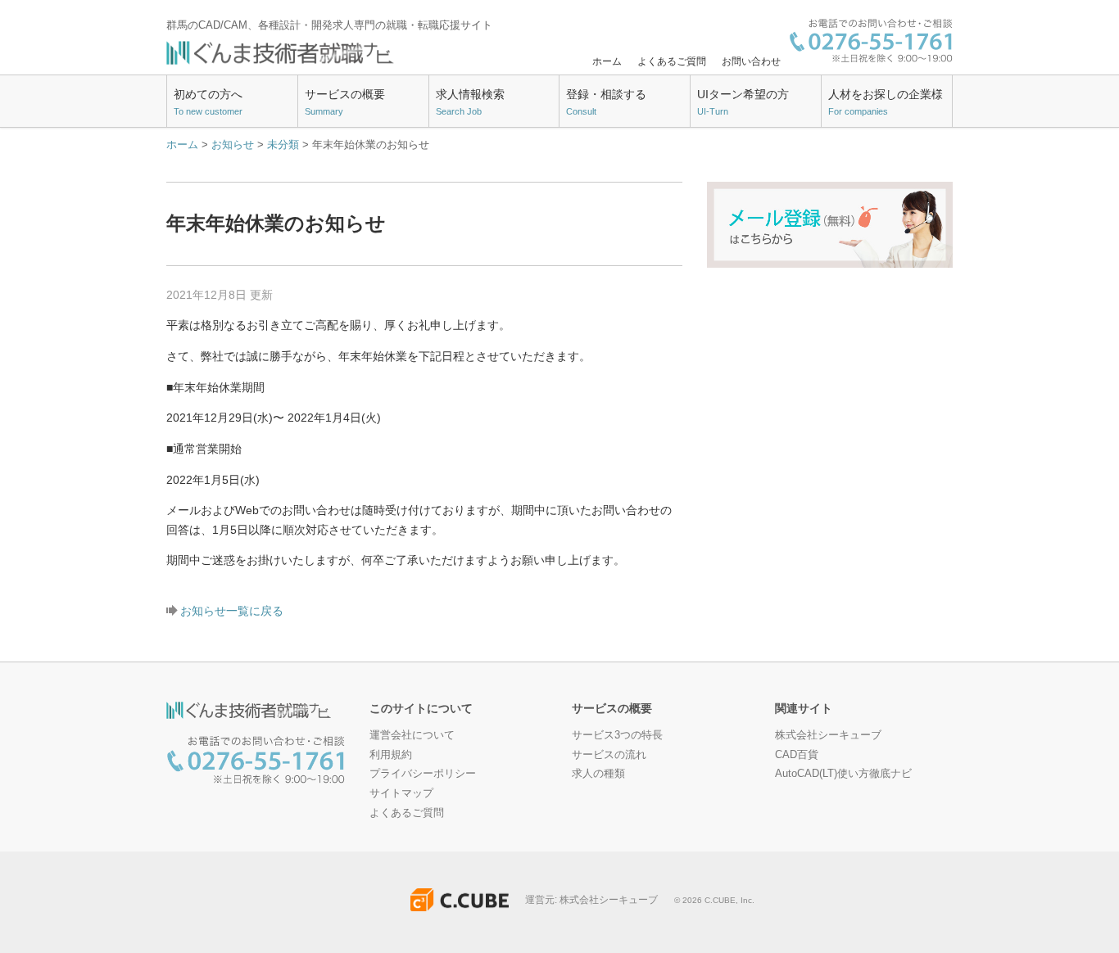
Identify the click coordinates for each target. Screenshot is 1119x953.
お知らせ (232, 144)
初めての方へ (208, 102)
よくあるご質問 (671, 61)
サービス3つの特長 (617, 735)
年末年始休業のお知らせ (276, 223)
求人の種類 (598, 773)
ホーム (607, 61)
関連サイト (803, 708)
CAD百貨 (796, 754)
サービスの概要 (345, 102)
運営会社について (412, 735)
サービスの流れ (609, 754)
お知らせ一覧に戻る (231, 610)
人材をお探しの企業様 (885, 102)
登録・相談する (606, 102)
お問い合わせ (751, 61)
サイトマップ (401, 793)
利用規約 (390, 754)
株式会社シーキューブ (828, 735)
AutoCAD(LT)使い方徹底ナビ (843, 773)
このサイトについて (421, 708)
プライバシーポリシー (422, 773)
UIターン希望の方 (743, 102)
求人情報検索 (470, 102)
